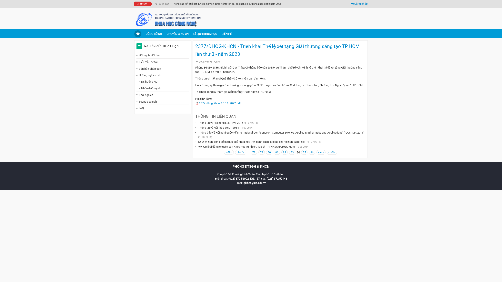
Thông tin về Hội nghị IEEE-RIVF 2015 (220, 122)
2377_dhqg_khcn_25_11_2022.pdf (220, 103)
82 (284, 152)
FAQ (141, 108)
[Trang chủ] (168, 19)
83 (292, 152)
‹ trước (241, 152)
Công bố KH (154, 33)
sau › (321, 152)
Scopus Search (148, 101)
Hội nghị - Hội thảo (150, 55)
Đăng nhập (361, 3)
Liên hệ (227, 33)
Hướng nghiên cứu (150, 75)
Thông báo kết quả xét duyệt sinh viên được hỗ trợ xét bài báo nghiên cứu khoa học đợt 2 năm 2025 (226, 3)
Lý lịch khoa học (205, 33)
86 (312, 152)
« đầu (229, 152)
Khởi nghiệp (146, 95)
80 (269, 152)
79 (261, 152)
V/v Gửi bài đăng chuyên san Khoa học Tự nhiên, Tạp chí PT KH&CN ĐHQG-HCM (246, 146)
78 (254, 152)
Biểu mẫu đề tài (148, 62)
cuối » (332, 152)
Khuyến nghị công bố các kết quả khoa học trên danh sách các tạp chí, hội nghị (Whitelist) (252, 141)
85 (304, 152)
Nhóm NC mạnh (151, 88)
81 (276, 152)
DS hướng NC (149, 81)
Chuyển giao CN (178, 33)
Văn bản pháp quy (150, 68)
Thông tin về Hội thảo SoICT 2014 (218, 127)
